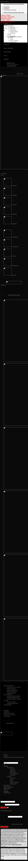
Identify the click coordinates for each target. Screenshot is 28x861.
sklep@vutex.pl (10, 723)
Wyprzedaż (7, 51)
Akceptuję (3, 846)
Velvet (11, 39)
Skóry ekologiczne (9, 685)
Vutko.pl (3, 285)
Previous (4, 173)
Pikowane (12, 28)
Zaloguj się (3, 807)
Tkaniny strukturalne (12, 703)
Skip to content (5, 1)
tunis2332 (3, 75)
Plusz (11, 37)
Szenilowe (12, 33)
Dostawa (6, 8)
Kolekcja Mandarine (12, 690)
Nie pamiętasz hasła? (6, 810)
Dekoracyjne (13, 42)
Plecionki (12, 27)
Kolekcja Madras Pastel (13, 697)
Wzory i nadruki (14, 40)
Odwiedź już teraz (14, 295)
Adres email (4, 816)
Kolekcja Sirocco (11, 693)
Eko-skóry (7, 44)
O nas (5, 55)
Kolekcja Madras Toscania (14, 699)
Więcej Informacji (16, 844)
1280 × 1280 (19, 73)
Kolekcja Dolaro (11, 688)
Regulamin (7, 7)
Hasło (3, 804)
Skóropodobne (14, 31)
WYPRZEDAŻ (7, 704)
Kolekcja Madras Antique (13, 696)
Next (3, 174)
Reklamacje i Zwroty (9, 713)
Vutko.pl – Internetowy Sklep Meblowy (14, 757)
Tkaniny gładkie (11, 702)
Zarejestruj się (4, 826)
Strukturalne (10, 25)
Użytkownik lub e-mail (7, 800)
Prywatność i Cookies (10, 10)
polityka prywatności (17, 824)
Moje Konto (7, 716)
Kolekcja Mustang (12, 691)
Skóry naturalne (8, 48)
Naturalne (12, 36)
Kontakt (6, 59)
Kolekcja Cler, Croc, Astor (14, 687)
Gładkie (9, 34)
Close (2, 859)
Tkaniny (6, 23)
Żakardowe (13, 30)
